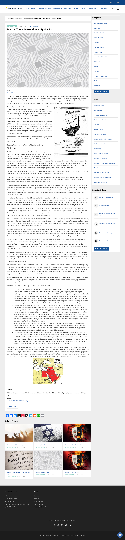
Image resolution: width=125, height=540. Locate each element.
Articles (26, 18)
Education (97, 125)
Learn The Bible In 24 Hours (102, 57)
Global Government (100, 134)
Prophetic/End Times (100, 76)
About (33, 8)
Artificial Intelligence (100, 115)
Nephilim (97, 62)
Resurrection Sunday (105, 233)
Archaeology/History (100, 23)
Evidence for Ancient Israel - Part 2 (107, 214)
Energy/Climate (99, 129)
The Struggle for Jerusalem (102, 177)
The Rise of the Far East (101, 173)
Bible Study (97, 28)
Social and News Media (101, 144)
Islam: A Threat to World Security (17, 401)
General (96, 42)
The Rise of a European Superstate (104, 163)
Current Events (12, 26)
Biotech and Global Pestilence (103, 120)
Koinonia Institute (93, 8)
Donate (82, 8)
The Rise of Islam (99, 168)
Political (96, 71)
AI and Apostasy (104, 205)
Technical (97, 81)
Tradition (97, 86)
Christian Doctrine (99, 33)
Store (76, 8)
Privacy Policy (38, 501)
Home (27, 8)
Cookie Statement (40, 507)
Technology (97, 149)
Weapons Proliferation (101, 182)
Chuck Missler (34, 26)
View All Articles (102, 92)
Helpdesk (104, 8)
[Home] (14, 8)
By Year (32, 18)
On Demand (67, 8)
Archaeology (98, 110)
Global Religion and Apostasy (103, 139)
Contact (36, 499)
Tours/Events (57, 8)
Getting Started (99, 47)
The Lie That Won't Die (106, 198)
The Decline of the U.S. (101, 153)
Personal (96, 66)
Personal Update (44, 8)
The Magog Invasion (100, 158)
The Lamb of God (104, 241)
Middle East (13, 407)
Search (36, 496)
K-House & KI (98, 52)
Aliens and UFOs (99, 105)
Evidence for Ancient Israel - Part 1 (107, 224)
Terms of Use (38, 504)
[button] (120, 535)
